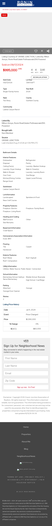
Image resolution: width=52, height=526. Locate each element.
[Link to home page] (26, 3)
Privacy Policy (34, 477)
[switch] (36, 51)
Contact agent (8, 51)
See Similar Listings (40, 77)
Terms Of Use (15, 477)
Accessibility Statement (22, 480)
